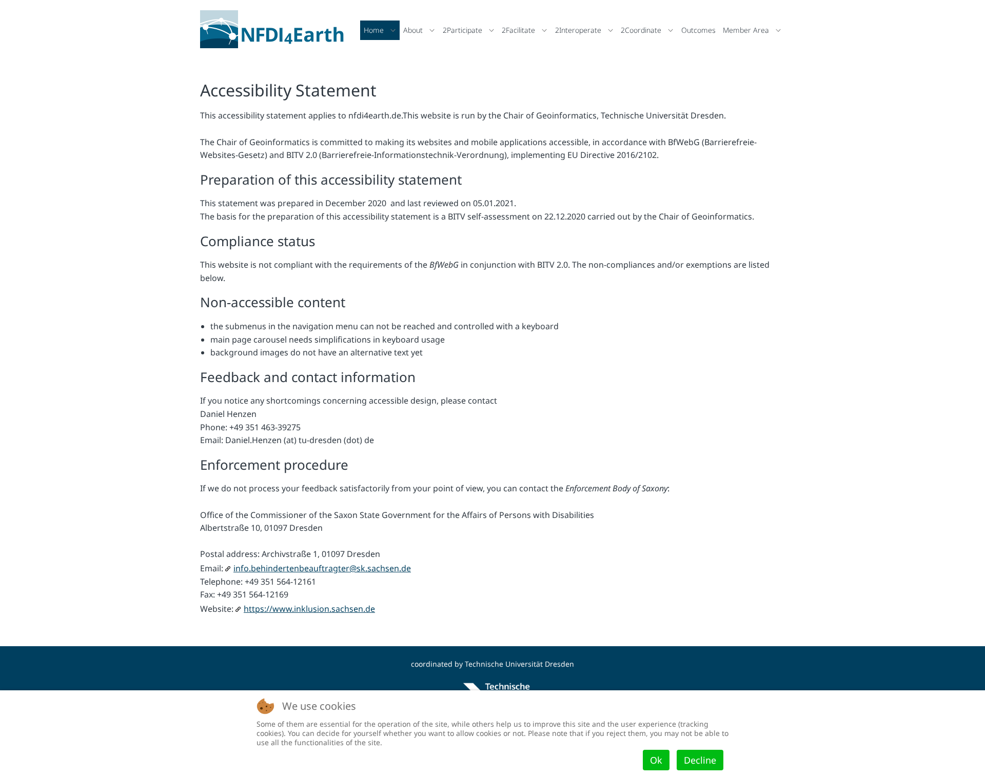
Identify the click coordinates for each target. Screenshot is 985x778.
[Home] (274, 29)
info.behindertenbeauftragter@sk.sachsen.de (322, 568)
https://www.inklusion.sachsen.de (309, 608)
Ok (656, 760)
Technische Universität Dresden (519, 664)
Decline (700, 760)
